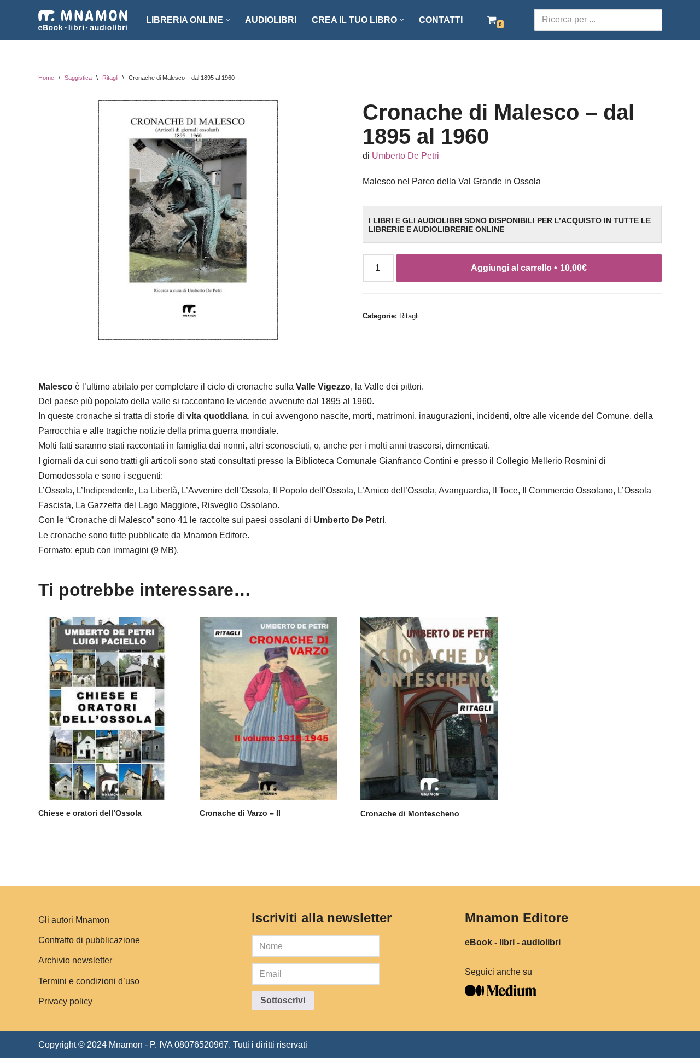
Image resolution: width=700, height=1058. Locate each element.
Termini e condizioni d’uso (88, 980)
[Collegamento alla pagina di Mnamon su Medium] (500, 992)
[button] (228, 20)
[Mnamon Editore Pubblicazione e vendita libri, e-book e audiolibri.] (82, 20)
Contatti (441, 20)
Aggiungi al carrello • (529, 267)
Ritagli (110, 77)
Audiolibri (270, 20)
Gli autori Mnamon (73, 920)
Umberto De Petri (405, 155)
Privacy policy (65, 1000)
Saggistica (78, 77)
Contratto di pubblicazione (89, 940)
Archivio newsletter (75, 960)
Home (46, 77)
